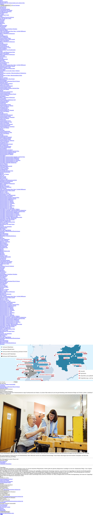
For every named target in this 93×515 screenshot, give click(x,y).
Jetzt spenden (3, 177)
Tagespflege (3, 69)
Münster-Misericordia (5, 251)
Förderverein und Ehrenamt (6, 85)
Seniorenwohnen (4, 165)
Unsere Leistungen (4, 168)
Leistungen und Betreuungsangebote (8, 180)
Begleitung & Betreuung (5, 187)
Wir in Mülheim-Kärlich (5, 138)
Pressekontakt (3, 26)
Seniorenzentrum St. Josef (6, 122)
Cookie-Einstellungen (5, 511)
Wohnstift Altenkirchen (5, 220)
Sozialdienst (3, 96)
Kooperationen (3, 45)
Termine (2, 22)
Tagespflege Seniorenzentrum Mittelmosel (9, 158)
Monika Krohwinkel (4, 185)
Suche (1, 237)
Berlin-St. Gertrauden (5, 241)
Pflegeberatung (3, 80)
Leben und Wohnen (4, 32)
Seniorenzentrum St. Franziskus (7, 117)
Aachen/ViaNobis (4, 240)
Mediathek (2, 23)
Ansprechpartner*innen (5, 38)
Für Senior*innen (4, 223)
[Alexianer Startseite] (15, 5)
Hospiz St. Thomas (4, 174)
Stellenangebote (3, 227)
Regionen (2, 238)
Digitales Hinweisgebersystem (7, 513)
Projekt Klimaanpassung (5, 146)
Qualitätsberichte (4, 12)
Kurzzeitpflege (3, 48)
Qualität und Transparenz (6, 11)
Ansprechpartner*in (4, 46)
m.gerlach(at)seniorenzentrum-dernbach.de (13, 501)
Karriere (2, 225)
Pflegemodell (3, 184)
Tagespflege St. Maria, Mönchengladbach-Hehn (11, 75)
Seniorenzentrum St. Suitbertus (7, 140)
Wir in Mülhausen (4, 37)
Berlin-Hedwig (3, 242)
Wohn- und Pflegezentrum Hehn (7, 52)
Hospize (2, 173)
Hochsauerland (3, 246)
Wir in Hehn (3, 61)
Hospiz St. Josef (3, 179)
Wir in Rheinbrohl (4, 145)
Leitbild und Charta (4, 15)
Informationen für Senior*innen (7, 224)
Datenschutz (3, 510)
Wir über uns (3, 8)
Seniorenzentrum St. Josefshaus (7, 126)
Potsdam (2, 252)
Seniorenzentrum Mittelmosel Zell (8, 99)
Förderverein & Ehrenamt (6, 137)
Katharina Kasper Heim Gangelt (7, 39)
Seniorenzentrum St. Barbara (6, 105)
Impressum (2, 509)
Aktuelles (2, 20)
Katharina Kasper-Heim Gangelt (7, 66)
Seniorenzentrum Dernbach (6, 83)
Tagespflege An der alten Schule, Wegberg (10, 70)
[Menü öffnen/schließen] (5, 5)
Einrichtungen (3, 188)
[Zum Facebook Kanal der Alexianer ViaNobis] (1, 514)
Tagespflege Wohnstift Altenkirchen (8, 162)
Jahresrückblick (3, 25)
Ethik (1, 16)
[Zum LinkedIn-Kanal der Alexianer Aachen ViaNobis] (2, 514)
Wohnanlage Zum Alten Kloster (7, 79)
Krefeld (1, 248)
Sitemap (2, 508)
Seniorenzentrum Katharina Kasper (8, 94)
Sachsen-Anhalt (3, 255)
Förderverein (3, 103)
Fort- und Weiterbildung (5, 230)
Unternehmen (3, 6)
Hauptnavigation (4, 1)
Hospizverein (3, 176)
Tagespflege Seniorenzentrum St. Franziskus (10, 160)
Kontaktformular (4, 504)
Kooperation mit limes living (6, 170)
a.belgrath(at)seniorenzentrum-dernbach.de (13, 496)
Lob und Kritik (3, 505)
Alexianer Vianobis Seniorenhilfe (7, 384)
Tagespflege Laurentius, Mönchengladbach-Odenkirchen (13, 73)
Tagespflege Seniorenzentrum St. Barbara (9, 159)
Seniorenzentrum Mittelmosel (6, 153)
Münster (2, 249)
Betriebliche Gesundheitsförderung (8, 235)
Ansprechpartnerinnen (5, 92)
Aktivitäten (2, 55)
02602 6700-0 (5, 488)
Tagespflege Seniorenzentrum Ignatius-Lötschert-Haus (12, 156)
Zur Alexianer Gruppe (5, 507)
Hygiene (2, 13)
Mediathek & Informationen (6, 181)
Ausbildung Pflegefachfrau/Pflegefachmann (10, 231)
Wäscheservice (3, 56)
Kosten (1, 34)
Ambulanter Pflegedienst (5, 463)
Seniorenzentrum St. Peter (6, 132)
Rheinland (2, 254)
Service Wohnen (4, 77)
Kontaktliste (3, 502)
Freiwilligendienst (4, 233)
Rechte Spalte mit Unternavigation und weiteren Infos (12, 2)
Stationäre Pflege (4, 30)
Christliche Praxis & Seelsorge (7, 17)
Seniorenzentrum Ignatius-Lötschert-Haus (9, 88)
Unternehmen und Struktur (6, 10)
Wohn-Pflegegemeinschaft (6, 166)
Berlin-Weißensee (4, 244)
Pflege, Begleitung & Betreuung (7, 33)
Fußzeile (2, 4)
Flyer (1, 24)
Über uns (2, 175)
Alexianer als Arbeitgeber (6, 226)
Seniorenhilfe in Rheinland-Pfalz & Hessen (10, 81)
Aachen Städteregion (5, 239)
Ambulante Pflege (4, 167)
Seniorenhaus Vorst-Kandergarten (7, 49)
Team (1, 51)
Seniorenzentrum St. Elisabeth (7, 110)
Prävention (2, 19)
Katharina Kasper (4, 245)
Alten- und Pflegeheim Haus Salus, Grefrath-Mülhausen (13, 31)
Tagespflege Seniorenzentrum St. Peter (9, 161)
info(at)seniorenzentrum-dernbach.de (11, 489)
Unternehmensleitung (5, 9)
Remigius (2, 253)
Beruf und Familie (4, 234)
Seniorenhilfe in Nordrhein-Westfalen (8, 29)
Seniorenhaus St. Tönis (5, 47)
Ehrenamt (2, 60)
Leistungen (2, 27)
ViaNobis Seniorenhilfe (5, 256)
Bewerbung (2, 229)
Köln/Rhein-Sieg (4, 247)
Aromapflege (3, 98)
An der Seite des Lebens (5, 18)
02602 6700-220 (6, 500)
